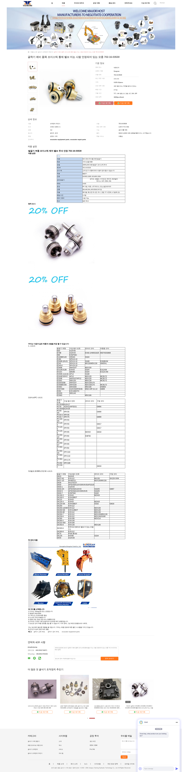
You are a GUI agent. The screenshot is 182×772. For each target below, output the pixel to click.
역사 (60, 745)
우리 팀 (61, 753)
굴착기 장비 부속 (53, 632)
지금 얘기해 (145, 3)
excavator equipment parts (71, 632)
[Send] (176, 768)
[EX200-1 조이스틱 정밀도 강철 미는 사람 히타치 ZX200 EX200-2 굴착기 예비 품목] (74, 689)
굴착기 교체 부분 (39, 632)
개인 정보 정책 (112, 764)
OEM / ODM (93, 745)
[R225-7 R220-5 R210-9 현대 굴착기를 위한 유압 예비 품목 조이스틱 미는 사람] (139, 689)
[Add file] (140, 768)
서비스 (61, 749)
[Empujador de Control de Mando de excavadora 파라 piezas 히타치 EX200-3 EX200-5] (106, 689)
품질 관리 (112, 3)
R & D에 (92, 749)
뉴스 (85, 764)
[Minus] (176, 722)
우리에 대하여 (79, 3)
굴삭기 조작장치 (33, 749)
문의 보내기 (109, 658)
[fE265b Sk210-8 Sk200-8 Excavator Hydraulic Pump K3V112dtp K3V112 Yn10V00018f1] (65, 99)
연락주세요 (128, 3)
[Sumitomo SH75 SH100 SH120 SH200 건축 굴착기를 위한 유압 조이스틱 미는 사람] (42, 689)
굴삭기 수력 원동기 (34, 741)
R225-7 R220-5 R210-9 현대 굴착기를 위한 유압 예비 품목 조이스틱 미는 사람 (139, 707)
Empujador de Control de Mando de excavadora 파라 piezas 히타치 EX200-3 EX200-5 (106, 707)
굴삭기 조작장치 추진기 (35, 753)
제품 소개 (60, 764)
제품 (63, 3)
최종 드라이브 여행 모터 (35, 745)
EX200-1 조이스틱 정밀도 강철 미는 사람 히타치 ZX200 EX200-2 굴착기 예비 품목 (74, 707)
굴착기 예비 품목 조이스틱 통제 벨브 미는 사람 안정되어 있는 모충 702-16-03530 (79, 52)
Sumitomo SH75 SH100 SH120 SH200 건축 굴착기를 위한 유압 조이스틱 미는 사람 (42, 707)
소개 (60, 741)
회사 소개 (74, 764)
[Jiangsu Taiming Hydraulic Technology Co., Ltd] (27, 4)
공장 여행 (96, 3)
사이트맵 (97, 764)
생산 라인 (93, 741)
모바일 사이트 (129, 764)
